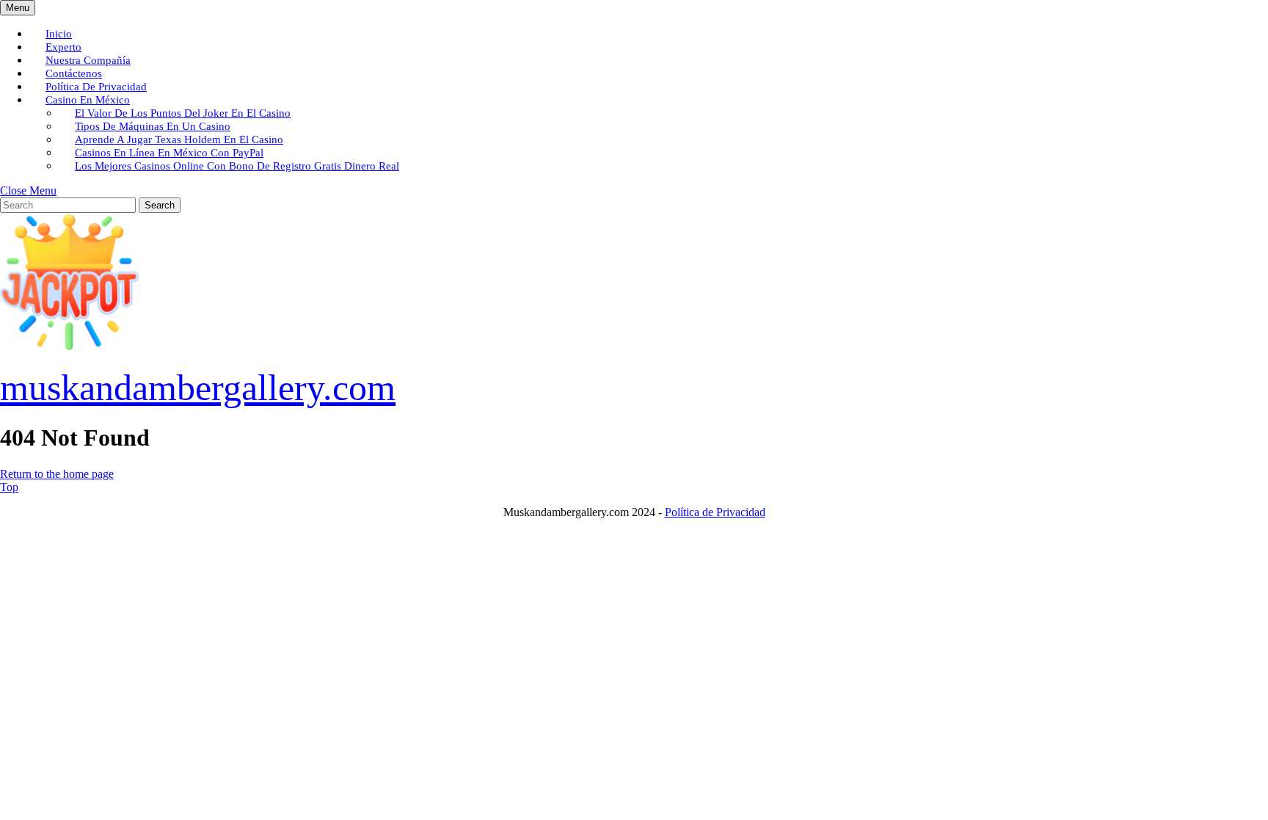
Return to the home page (57, 474)
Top (9, 487)
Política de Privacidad (715, 512)
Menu (20, 7)
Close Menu (28, 190)
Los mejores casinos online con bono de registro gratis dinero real (237, 166)
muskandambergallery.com (198, 387)
